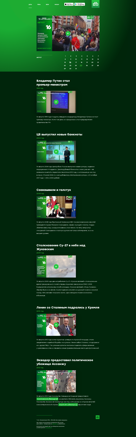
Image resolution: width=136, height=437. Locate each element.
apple (69, 4)
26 (87, 65)
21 (98, 62)
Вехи (47, 4)
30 (70, 68)
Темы (38, 4)
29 (65, 68)
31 (76, 68)
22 (65, 65)
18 (81, 62)
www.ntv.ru (55, 423)
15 (65, 62)
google (79, 4)
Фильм (57, 4)
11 (81, 59)
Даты (30, 4)
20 (92, 62)
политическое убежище (46, 399)
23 (70, 65)
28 (98, 65)
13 (92, 59)
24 (76, 65)
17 (76, 62)
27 (92, 65)
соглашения (49, 427)
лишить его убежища (67, 405)
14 (98, 59)
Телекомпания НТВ (97, 417)
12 (87, 59)
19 (87, 62)
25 (81, 66)
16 (70, 62)
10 (76, 59)
